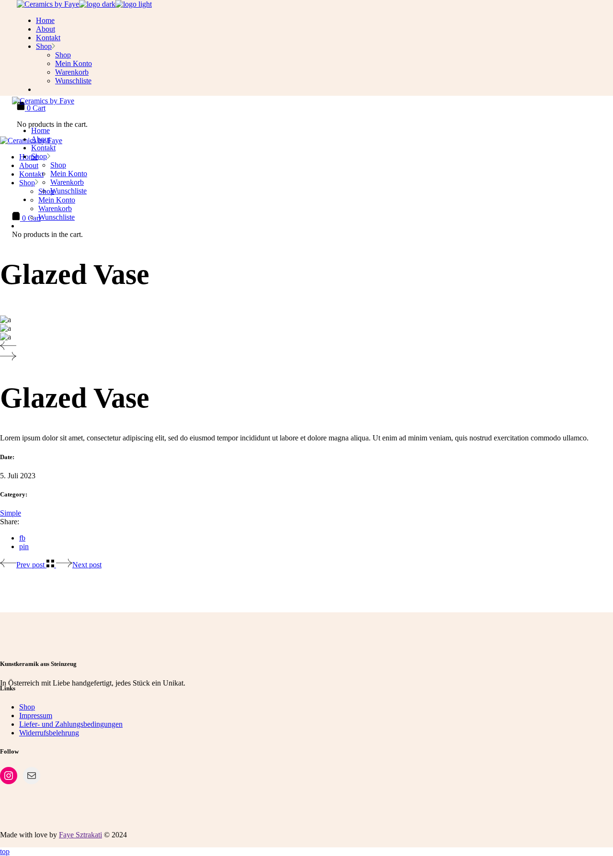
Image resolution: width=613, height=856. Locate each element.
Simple (10, 513)
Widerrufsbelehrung (49, 733)
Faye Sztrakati (80, 835)
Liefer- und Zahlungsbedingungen (71, 724)
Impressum (35, 715)
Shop (27, 707)
